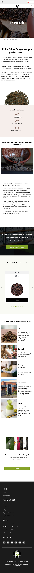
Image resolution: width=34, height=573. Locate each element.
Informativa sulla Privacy (9, 530)
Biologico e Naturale (8, 510)
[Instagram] (4, 542)
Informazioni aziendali (8, 524)
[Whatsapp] (15, 542)
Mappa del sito (7, 496)
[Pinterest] (19, 542)
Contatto (5, 493)
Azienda (5, 507)
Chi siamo (5, 504)
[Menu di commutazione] (2, 6)
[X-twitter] (23, 542)
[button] (30, 2)
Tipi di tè (9, 40)
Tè (4, 40)
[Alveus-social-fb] (12, 542)
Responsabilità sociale (8, 516)
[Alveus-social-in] (8, 542)
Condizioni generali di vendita (10, 527)
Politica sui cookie (7, 533)
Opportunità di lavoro (8, 513)
